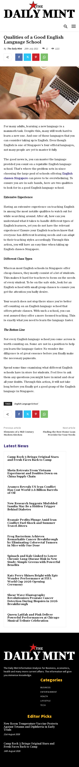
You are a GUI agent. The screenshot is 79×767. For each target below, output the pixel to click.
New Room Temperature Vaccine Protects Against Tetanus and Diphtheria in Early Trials (31, 727)
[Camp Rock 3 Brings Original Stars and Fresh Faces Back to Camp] (68, 749)
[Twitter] (27, 57)
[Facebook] (19, 57)
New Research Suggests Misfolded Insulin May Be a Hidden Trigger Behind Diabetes (32, 506)
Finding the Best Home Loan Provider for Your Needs (59, 433)
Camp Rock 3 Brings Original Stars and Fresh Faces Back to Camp (33, 458)
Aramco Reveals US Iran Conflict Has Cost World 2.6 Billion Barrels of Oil (32, 490)
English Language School (26, 403)
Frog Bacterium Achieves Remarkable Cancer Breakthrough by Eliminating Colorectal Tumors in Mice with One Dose (32, 541)
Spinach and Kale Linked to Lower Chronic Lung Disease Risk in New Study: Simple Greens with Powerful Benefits (33, 560)
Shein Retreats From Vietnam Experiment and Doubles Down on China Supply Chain (32, 473)
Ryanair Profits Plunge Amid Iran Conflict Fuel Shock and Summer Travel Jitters (32, 523)
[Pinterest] (36, 57)
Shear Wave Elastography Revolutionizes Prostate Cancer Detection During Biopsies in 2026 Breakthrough (32, 599)
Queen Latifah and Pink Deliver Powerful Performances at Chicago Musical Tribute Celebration (33, 618)
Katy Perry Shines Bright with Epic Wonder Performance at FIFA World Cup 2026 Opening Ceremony (32, 580)
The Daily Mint (14, 48)
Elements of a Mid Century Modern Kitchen (19, 433)
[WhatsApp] (44, 57)
